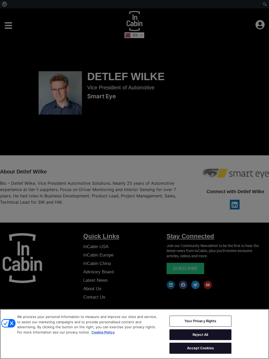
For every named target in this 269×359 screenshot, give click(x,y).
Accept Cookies (200, 348)
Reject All (200, 334)
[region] (134, 334)
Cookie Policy (103, 332)
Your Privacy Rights (200, 321)
